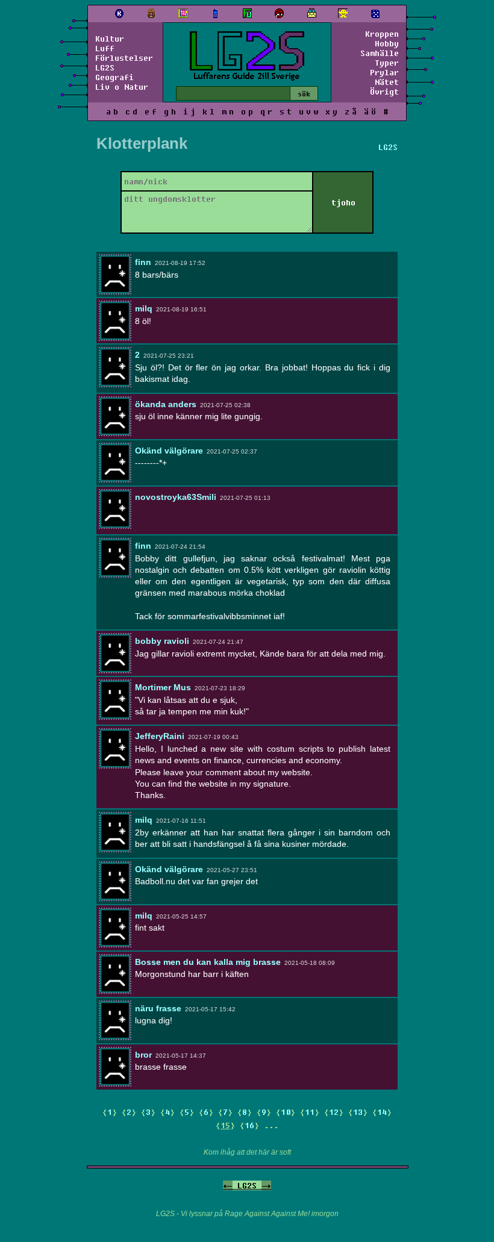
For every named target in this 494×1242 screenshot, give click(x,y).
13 (358, 1112)
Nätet (387, 82)
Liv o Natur (121, 87)
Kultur (109, 38)
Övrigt (384, 91)
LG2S (104, 67)
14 (382, 1112)
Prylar (384, 72)
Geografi (114, 77)
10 (285, 1112)
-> (266, 1185)
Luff (104, 48)
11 (309, 1112)
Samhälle (379, 53)
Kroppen (382, 34)
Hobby (387, 43)
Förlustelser (124, 58)
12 (334, 1112)
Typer (387, 62)
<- (228, 1185)
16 (249, 1125)
